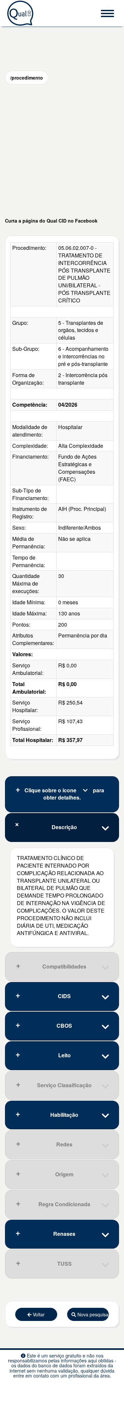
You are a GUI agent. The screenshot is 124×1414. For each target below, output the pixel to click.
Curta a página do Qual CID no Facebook (51, 220)
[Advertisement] (62, 150)
